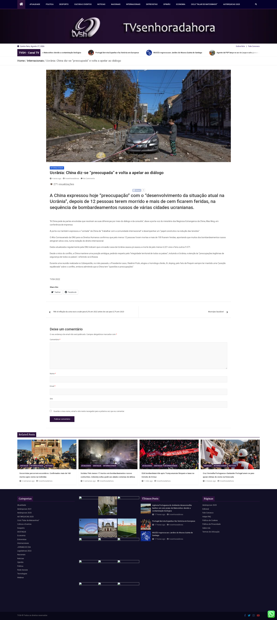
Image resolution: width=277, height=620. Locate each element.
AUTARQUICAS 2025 (25, 517)
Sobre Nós (240, 46)
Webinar (20, 578)
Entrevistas (152, 4)
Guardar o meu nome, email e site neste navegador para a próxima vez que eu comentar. (89, 411)
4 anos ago (56, 179)
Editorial (205, 509)
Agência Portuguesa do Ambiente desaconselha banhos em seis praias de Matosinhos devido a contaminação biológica (172, 508)
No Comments (89, 179)
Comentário (55, 340)
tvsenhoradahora (72, 179)
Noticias (101, 4)
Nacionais (115, 4)
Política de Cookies (210, 520)
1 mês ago (148, 481)
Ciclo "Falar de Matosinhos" (28, 520)
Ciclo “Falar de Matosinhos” (204, 4)
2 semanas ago (28, 481)
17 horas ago (160, 514)
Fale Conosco (254, 46)
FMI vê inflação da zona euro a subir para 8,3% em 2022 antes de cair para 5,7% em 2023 (88, 312)
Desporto (64, 4)
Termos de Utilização (210, 532)
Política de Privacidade (211, 524)
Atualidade (35, 4)
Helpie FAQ (206, 517)
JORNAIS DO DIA (24, 547)
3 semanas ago (89, 481)
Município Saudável (216, 312)
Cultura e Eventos (83, 4)
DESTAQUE (24, 466)
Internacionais (133, 4)
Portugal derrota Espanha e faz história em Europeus (173, 521)
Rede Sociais (22, 570)
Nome (53, 374)
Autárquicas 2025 (231, 4)
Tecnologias (22, 574)
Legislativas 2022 (24, 551)
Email (52, 386)
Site (51, 399)
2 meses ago (210, 481)
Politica (50, 4)
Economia (180, 4)
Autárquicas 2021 (24, 509)
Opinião (166, 4)
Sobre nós (206, 528)
